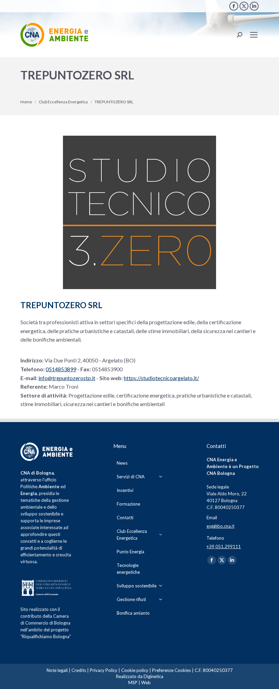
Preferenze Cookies (171, 670)
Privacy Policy (103, 670)
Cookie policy (134, 670)
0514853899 (61, 369)
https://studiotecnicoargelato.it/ (161, 378)
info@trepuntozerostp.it (66, 378)
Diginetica (153, 676)
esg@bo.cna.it (220, 526)
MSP (132, 682)
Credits (78, 670)
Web (146, 682)
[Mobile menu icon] (254, 35)
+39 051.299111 (224, 546)
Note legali (57, 670)
